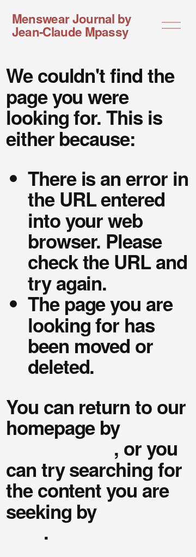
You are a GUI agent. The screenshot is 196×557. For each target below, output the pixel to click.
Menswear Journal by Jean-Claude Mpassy (72, 25)
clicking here (60, 448)
